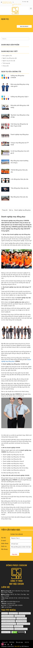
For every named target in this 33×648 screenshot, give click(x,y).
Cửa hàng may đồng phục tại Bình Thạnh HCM (19, 125)
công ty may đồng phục (21, 621)
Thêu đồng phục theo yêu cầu (19, 188)
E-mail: (3, 540)
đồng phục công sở (13, 613)
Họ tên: (3, 537)
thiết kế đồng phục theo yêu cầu (8, 623)
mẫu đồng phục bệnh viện (7, 626)
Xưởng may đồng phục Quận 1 (20, 97)
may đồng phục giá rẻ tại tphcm (8, 618)
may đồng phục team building (23, 623)
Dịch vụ (11, 210)
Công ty (5, 66)
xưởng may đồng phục (19, 616)
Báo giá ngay (24, 26)
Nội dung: (4, 549)
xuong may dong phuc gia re (21, 629)
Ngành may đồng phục (9, 58)
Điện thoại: (4, 543)
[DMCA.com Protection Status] (18, 632)
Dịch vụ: (4, 546)
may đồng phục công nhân (7, 616)
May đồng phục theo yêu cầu (19, 197)
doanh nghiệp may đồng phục (8, 621)
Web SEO (17, 646)
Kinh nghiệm (6, 55)
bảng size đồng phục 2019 (7, 629)
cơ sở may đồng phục (21, 618)
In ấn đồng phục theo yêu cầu (19, 179)
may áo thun (4, 613)
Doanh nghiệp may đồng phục (20, 134)
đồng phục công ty (18, 626)
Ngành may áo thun (8, 60)
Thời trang (5, 63)
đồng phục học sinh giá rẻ (24, 613)
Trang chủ (4, 210)
